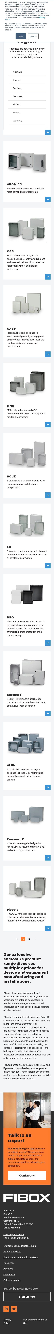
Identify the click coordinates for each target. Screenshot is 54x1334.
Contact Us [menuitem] (9, 1274)
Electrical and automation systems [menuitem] (20, 1257)
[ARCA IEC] (27, 171)
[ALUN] (27, 756)
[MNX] (27, 395)
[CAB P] (27, 321)
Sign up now (27, 1296)
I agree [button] (20, 36)
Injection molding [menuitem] (12, 1251)
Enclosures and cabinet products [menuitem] (19, 1246)
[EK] (27, 536)
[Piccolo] (27, 898)
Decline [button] (33, 36)
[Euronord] (27, 683)
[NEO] (27, 610)
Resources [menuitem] (9, 1263)
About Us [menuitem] (8, 1268)
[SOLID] (27, 465)
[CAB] (27, 244)
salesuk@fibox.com (13, 1234)
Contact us (27, 1175)
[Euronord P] (27, 828)
